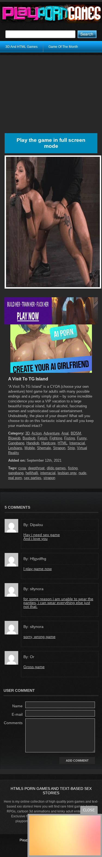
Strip (71, 448)
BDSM (76, 433)
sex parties (32, 478)
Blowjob (14, 438)
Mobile (29, 448)
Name (17, 706)
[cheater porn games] (51, 323)
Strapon (59, 448)
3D (27, 433)
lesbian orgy (67, 473)
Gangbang (16, 443)
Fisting (69, 438)
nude (82, 473)
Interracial (77, 443)
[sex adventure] (51, 372)
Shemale (44, 448)
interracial (47, 473)
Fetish (42, 438)
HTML (62, 443)
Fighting (56, 438)
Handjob (32, 443)
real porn (15, 478)
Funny (81, 438)
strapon (49, 478)
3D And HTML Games (21, 47)
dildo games (56, 468)
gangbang (15, 473)
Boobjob (29, 438)
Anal (65, 433)
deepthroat (36, 468)
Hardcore (48, 443)
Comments (13, 723)
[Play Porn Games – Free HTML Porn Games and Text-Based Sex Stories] (51, 13)
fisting (73, 468)
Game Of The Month (63, 47)
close (89, 810)
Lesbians (15, 448)
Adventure (52, 433)
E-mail (17, 714)
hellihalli (32, 473)
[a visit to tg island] (53, 288)
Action (37, 433)
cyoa (22, 468)
